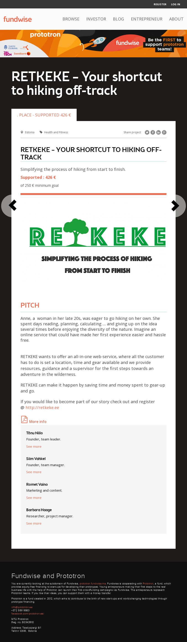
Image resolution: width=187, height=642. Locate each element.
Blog (118, 19)
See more (34, 446)
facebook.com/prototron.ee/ (27, 613)
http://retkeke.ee (42, 407)
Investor (96, 19)
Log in (175, 4)
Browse (70, 19)
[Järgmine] (12, 206)
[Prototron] (93, 43)
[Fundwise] (17, 19)
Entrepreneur (146, 19)
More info (38, 421)
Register (160, 4)
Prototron (148, 583)
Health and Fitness (56, 132)
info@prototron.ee (21, 607)
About (176, 19)
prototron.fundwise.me (93, 583)
